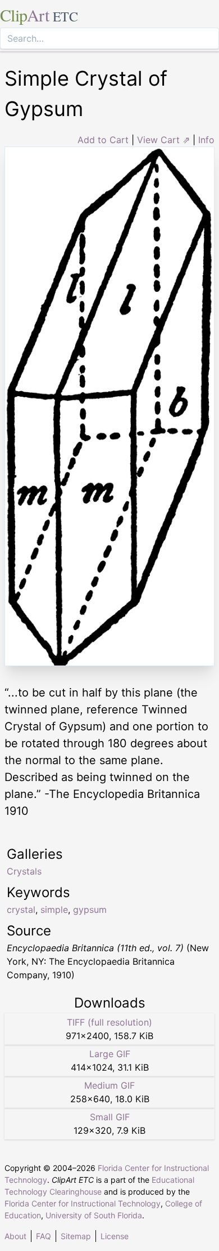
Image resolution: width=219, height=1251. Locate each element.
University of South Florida (93, 1215)
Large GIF (109, 1053)
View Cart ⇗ (163, 139)
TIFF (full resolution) (109, 1022)
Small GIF (110, 1117)
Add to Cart (103, 139)
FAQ (43, 1236)
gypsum (90, 909)
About (15, 1236)
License (115, 1236)
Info (206, 139)
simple (54, 909)
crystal (21, 909)
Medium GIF (109, 1085)
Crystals (24, 871)
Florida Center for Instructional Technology (82, 1203)
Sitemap (76, 1236)
